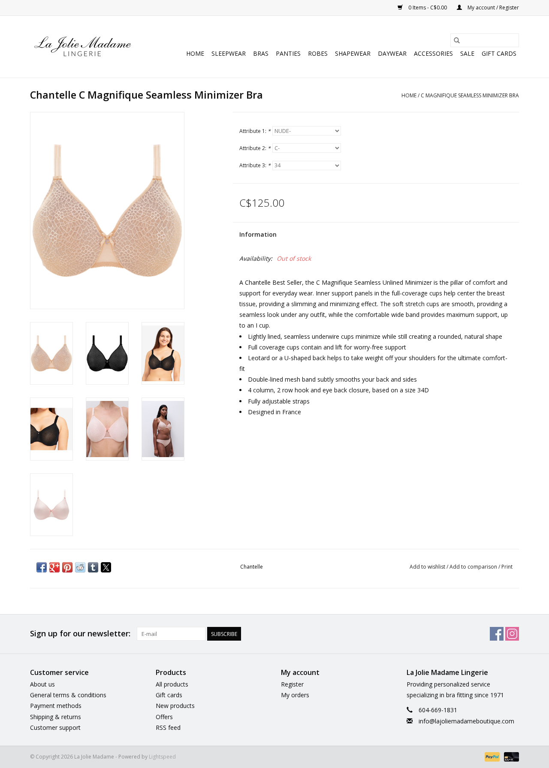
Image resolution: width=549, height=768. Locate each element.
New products (175, 706)
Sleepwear (228, 53)
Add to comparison (473, 566)
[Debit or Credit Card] (510, 756)
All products (172, 684)
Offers (164, 717)
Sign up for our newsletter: (80, 633)
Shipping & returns (55, 717)
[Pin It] (67, 567)
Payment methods (55, 706)
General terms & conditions (68, 695)
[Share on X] (106, 567)
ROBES (318, 53)
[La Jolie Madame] (82, 47)
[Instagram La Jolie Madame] (512, 634)
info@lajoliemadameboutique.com (466, 721)
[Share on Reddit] (80, 567)
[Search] (456, 40)
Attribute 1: (255, 131)
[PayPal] (491, 756)
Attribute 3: (255, 165)
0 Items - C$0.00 (427, 7)
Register (292, 684)
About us (42, 684)
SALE (467, 53)
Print (507, 566)
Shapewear (353, 53)
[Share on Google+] (54, 567)
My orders (295, 695)
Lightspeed (162, 756)
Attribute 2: (255, 148)
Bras (260, 53)
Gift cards (499, 53)
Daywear (392, 53)
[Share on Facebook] (41, 567)
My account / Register (492, 7)
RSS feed (168, 727)
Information (258, 234)
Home (195, 53)
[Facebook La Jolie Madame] (497, 634)
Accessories (433, 53)
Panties (288, 53)
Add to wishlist (428, 566)
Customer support (55, 727)
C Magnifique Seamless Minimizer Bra (470, 95)
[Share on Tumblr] (93, 567)
